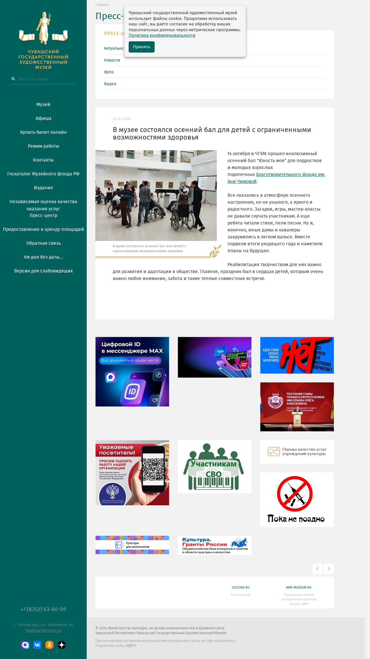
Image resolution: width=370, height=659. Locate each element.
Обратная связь (43, 243)
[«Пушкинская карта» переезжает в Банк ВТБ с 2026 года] (214, 361)
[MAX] (25, 645)
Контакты (43, 160)
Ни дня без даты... (43, 257)
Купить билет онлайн (43, 132)
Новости (112, 60)
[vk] (37, 645)
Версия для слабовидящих (43, 271)
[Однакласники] (49, 645)
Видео (110, 84)
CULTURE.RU (240, 587)
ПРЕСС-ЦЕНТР (120, 33)
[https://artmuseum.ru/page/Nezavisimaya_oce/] (297, 456)
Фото (109, 72)
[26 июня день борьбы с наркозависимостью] (297, 504)
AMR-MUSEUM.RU (298, 587)
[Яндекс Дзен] (62, 645)
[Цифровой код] (132, 376)
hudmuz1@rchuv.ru (43, 631)
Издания (43, 187)
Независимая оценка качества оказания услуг (43, 204)
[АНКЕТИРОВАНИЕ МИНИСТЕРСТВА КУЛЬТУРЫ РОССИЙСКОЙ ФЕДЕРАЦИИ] (132, 477)
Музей (43, 104)
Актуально (113, 49)
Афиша (43, 118)
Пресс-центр (43, 215)
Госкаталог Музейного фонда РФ (43, 174)
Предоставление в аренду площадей (43, 229)
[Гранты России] (214, 549)
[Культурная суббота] (132, 549)
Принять (141, 47)
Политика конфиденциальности (162, 35)
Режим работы (43, 146)
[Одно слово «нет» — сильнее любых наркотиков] (297, 359)
